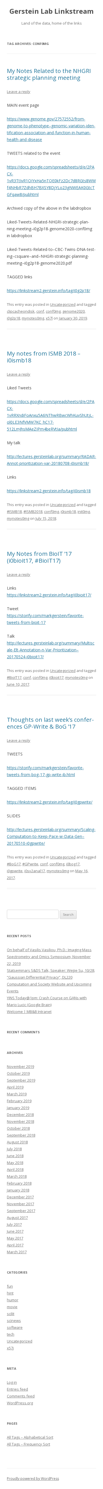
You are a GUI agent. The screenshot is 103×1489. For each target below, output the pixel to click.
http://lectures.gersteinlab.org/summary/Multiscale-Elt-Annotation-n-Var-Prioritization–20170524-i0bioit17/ (50, 649)
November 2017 (20, 1203)
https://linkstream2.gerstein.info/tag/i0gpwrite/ (49, 802)
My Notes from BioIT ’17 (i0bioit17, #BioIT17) (39, 557)
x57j (10, 1348)
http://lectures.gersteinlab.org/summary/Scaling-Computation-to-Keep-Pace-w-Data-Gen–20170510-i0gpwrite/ (51, 836)
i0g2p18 (13, 318)
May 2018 (15, 1162)
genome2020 (73, 311)
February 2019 (19, 1100)
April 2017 (15, 1245)
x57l (49, 318)
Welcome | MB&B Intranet (29, 1011)
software (15, 1327)
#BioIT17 (14, 677)
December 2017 (20, 1196)
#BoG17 (14, 864)
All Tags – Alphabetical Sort (30, 1437)
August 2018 (17, 1142)
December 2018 (20, 1114)
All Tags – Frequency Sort (28, 1444)
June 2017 (15, 1231)
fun (10, 1286)
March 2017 (17, 1251)
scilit (10, 1313)
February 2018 (19, 1183)
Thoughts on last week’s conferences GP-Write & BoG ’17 (50, 723)
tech (10, 1334)
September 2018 (21, 1135)
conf (40, 311)
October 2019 (18, 1073)
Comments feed (21, 1396)
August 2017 (17, 1217)
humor (12, 1299)
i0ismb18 (68, 511)
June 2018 (15, 1155)
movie (12, 1306)
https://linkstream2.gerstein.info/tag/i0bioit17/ (49, 595)
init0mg (84, 511)
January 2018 (18, 1190)
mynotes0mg (33, 318)
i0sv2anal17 (34, 870)
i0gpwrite (15, 870)
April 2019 (15, 1087)
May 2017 (15, 1238)
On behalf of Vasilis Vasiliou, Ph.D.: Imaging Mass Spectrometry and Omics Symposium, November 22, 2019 (49, 956)
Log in (12, 1382)
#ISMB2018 (32, 511)
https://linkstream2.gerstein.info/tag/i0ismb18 (49, 490)
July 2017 (14, 1224)
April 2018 (15, 1169)
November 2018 (20, 1121)
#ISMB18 (14, 511)
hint (10, 1293)
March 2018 (17, 1176)
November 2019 (20, 1066)
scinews (14, 1320)
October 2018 (18, 1128)
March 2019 (17, 1094)
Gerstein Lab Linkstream (51, 11)
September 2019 (21, 1080)
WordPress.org (20, 1402)
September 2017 (21, 1210)
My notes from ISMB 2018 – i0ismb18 (43, 357)
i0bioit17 (56, 677)
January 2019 (18, 1107)
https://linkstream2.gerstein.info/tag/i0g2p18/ (48, 290)
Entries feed (17, 1389)
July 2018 (14, 1148)
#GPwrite (30, 864)
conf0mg (53, 311)
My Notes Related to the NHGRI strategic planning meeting (49, 74)
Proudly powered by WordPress (33, 1478)
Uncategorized (63, 304)
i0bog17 (73, 864)
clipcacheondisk (21, 311)
